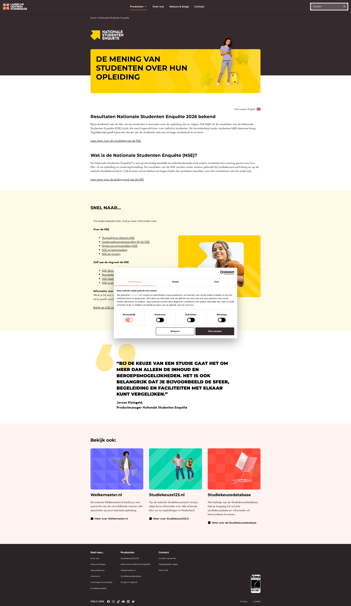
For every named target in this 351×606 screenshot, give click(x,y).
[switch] (160, 320)
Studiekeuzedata (98, 588)
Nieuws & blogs (179, 6)
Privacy (243, 601)
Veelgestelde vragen (168, 564)
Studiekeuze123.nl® (130, 558)
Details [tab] (175, 282)
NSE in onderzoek (113, 282)
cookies (135, 295)
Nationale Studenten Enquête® (135, 564)
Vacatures (95, 576)
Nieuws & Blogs (97, 564)
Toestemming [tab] (134, 282)
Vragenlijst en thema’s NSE (118, 237)
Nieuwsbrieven (97, 570)
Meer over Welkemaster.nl (111, 518)
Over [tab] (216, 282)
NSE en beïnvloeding (114, 250)
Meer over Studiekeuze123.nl (171, 518)
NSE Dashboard (111, 278)
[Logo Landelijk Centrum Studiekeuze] (15, 6)
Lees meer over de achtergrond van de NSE (117, 179)
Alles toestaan (215, 331)
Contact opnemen (167, 558)
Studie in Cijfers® (129, 582)
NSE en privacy (111, 254)
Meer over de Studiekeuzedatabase (234, 522)
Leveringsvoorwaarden (101, 582)
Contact (199, 6)
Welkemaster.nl (128, 570)
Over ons (158, 6)
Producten (136, 6)
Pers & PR (163, 570)
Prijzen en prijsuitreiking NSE (120, 245)
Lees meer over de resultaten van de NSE (115, 140)
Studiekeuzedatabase (131, 576)
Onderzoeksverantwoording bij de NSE (126, 241)
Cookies (257, 601)
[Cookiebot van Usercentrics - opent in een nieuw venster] (222, 273)
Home (93, 17)
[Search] (344, 6)
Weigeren (175, 331)
